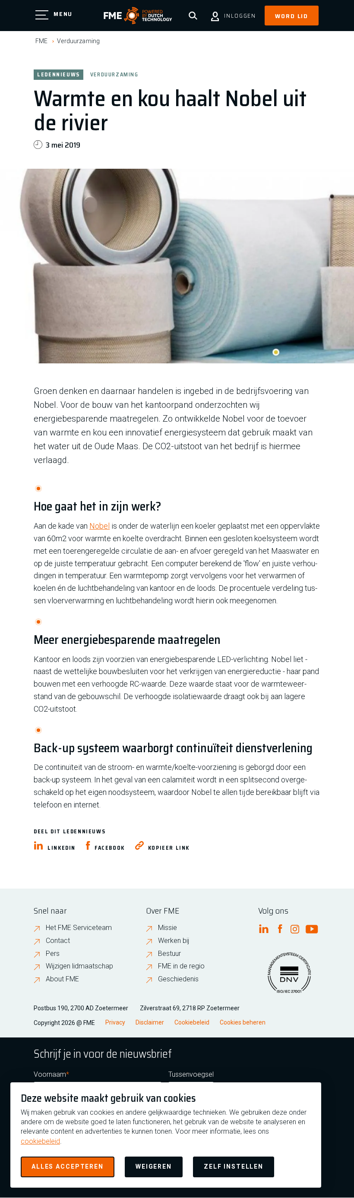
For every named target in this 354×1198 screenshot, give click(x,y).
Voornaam (50, 1074)
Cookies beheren (243, 1022)
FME (41, 41)
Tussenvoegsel (191, 1074)
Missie (167, 928)
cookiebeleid (40, 1141)
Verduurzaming (78, 41)
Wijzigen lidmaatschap (79, 966)
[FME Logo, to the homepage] (138, 15)
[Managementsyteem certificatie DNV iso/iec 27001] (289, 977)
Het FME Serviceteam (79, 928)
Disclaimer (150, 1022)
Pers (53, 953)
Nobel (99, 525)
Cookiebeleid (191, 1022)
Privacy (115, 1022)
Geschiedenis (178, 979)
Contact (58, 940)
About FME (62, 979)
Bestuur (169, 953)
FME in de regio (181, 966)
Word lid (291, 16)
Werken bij (173, 940)
